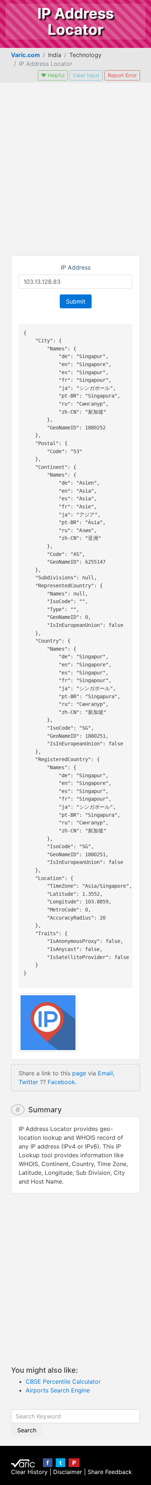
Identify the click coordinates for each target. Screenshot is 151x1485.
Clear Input (86, 75)
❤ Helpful (53, 75)
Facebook (61, 1082)
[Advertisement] (75, 169)
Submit (75, 301)
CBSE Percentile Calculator (63, 1381)
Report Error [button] (122, 75)
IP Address (76, 267)
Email (105, 1073)
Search (26, 1430)
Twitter (28, 1082)
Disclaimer (67, 1471)
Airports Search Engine (58, 1390)
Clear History (29, 1471)
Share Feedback (110, 1471)
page (79, 1073)
